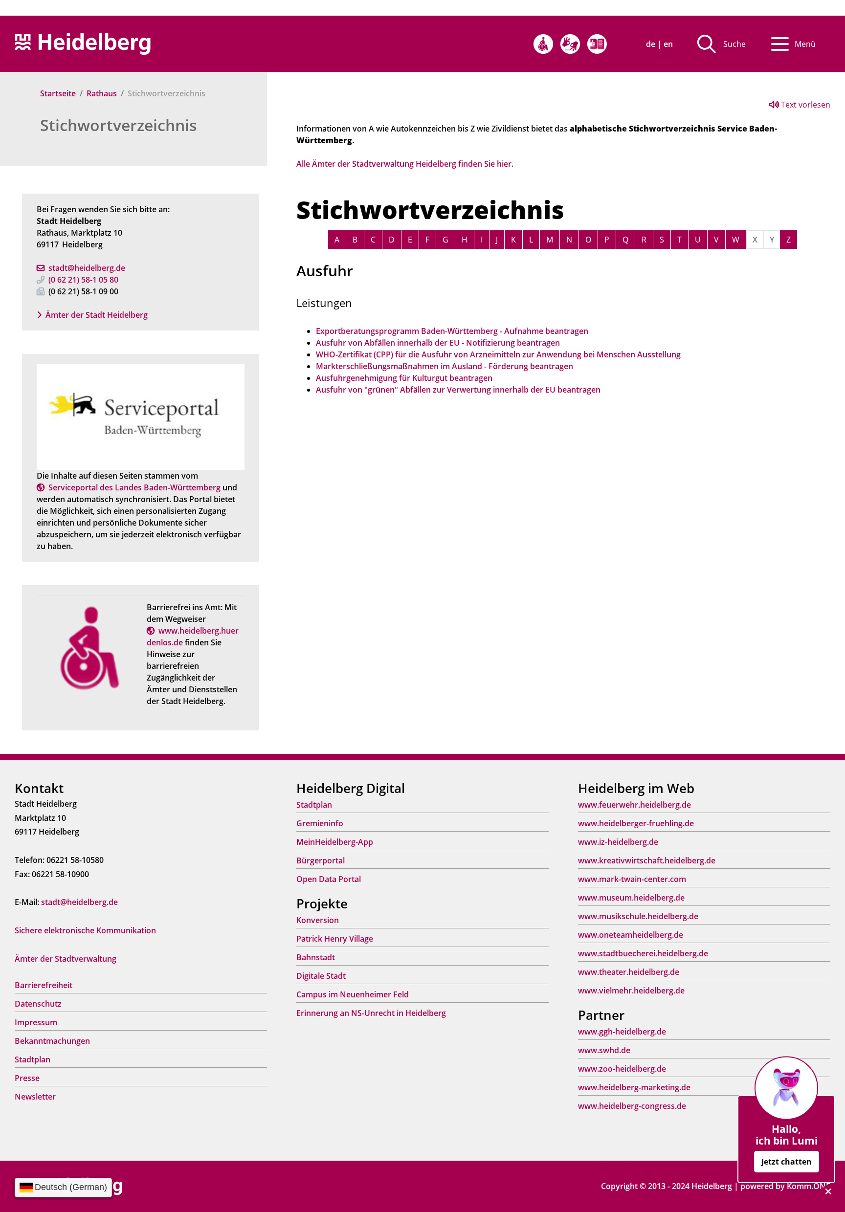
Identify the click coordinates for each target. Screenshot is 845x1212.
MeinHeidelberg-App (334, 842)
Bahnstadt (315, 957)
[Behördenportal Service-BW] (141, 416)
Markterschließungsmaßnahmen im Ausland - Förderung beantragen (444, 366)
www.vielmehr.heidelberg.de (631, 990)
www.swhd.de (604, 1050)
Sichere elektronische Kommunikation (85, 930)
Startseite (58, 93)
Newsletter (35, 1096)
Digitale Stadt (321, 975)
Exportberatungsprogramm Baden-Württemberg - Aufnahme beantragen (452, 331)
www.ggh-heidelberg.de (622, 1031)
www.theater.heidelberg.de (628, 972)
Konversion (317, 920)
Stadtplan (32, 1059)
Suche (734, 44)
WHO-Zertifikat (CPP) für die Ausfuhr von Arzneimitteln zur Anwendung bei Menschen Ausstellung (498, 354)
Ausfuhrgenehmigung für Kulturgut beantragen (404, 378)
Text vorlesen (804, 104)
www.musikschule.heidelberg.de (638, 916)
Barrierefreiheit (43, 985)
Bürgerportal (320, 860)
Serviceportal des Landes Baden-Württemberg (134, 487)
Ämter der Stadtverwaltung (65, 958)
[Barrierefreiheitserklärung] (543, 44)
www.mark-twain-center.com (632, 879)
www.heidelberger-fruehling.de (636, 823)
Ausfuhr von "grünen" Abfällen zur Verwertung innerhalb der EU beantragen (458, 389)
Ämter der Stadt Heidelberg (96, 314)
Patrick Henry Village (334, 938)
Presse (27, 1078)
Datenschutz (38, 1003)
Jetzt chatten (786, 1161)
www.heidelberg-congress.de (632, 1106)
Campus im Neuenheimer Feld (352, 994)
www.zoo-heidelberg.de (622, 1068)
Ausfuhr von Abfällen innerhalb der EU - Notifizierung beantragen (438, 342)
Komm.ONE (808, 1186)
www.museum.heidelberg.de (631, 897)
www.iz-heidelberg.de (618, 842)
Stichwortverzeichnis (118, 125)
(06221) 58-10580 (83, 279)
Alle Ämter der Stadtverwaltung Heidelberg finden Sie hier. (404, 163)
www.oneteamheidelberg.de (630, 934)
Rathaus (102, 93)
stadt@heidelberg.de (86, 268)
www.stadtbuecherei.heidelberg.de (643, 953)
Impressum (36, 1022)
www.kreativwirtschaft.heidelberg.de (646, 860)
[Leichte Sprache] (597, 44)
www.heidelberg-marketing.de (634, 1087)
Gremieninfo (319, 823)
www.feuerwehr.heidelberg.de (634, 804)
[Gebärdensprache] (570, 44)
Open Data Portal (328, 879)
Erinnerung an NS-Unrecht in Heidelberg (371, 1013)
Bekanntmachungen (52, 1041)
